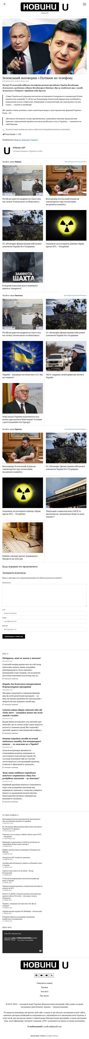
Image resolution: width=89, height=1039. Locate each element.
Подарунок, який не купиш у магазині (21, 658)
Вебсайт (5, 626)
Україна (34, 140)
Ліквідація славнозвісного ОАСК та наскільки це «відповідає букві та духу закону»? (65, 514)
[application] (22, 941)
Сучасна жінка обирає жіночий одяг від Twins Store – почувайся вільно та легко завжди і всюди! (22, 712)
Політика (26, 140)
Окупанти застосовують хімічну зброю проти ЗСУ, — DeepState (65, 245)
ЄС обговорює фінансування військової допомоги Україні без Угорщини (21, 245)
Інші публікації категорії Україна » (76, 429)
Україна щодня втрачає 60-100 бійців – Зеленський (22, 911)
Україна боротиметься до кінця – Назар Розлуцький (17, 872)
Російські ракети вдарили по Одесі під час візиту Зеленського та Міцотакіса (21, 200)
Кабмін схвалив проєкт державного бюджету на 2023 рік (20, 557)
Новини (17, 140)
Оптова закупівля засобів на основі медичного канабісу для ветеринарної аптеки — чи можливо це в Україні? (21, 741)
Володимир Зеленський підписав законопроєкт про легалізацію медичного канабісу (62, 201)
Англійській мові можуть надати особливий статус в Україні (22, 864)
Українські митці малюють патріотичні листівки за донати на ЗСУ (22, 887)
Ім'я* (3, 610)
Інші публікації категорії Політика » (75, 295)
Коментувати (6, 583)
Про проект (44, 995)
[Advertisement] (63, 849)
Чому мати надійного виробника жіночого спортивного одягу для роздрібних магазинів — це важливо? (20, 775)
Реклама (44, 987)
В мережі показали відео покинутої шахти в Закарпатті (20, 287)
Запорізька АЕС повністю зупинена (16, 857)
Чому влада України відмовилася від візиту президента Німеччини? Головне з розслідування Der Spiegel (22, 419)
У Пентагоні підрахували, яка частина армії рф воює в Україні (20, 879)
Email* (4, 618)
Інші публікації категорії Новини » (76, 162)
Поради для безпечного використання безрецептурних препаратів (21, 685)
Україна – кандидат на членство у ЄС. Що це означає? (22, 376)
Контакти (44, 991)
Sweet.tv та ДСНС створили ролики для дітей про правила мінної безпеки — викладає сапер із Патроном (21, 896)
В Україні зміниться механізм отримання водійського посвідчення (18, 918)
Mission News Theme (37, 1036)
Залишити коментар (11, 679)
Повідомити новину (44, 983)
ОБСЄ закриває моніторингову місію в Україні (65, 376)
